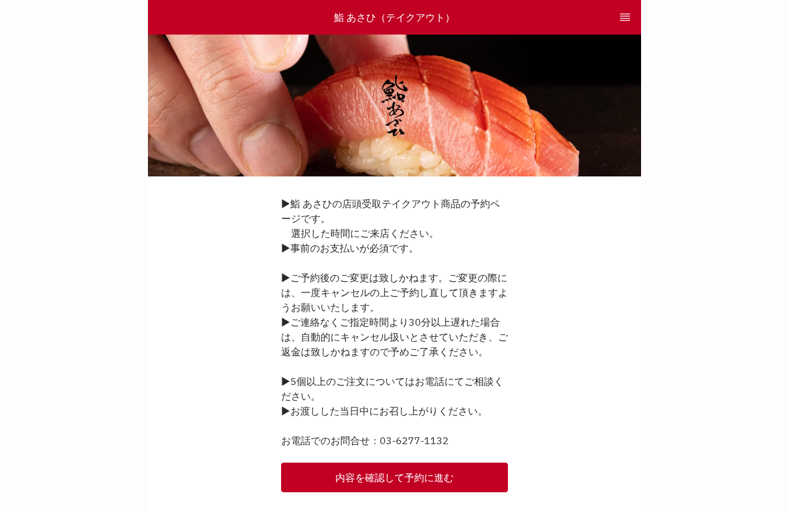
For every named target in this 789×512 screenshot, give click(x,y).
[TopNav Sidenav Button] (625, 17)
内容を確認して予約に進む (394, 477)
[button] (394, 477)
